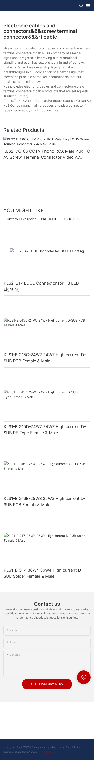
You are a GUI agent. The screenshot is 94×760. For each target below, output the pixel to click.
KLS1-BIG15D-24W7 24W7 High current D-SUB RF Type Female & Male (45, 429)
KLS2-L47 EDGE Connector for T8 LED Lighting (41, 286)
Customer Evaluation (21, 219)
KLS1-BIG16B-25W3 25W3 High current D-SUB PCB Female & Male (45, 501)
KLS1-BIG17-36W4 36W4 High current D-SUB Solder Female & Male (43, 573)
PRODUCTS (50, 219)
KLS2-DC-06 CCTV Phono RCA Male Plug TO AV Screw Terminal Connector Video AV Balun (46, 154)
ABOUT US (71, 219)
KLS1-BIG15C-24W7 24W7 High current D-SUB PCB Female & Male (45, 357)
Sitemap (47, 752)
